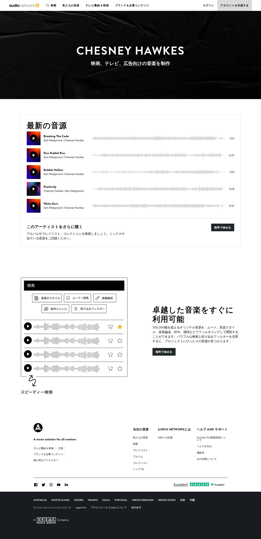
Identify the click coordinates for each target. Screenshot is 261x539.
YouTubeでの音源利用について (211, 439)
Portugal (120, 500)
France (93, 500)
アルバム (138, 456)
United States (167, 500)
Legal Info (81, 507)
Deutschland (60, 500)
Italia (106, 500)
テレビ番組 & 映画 (97, 5)
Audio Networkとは (174, 429)
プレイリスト (140, 450)
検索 (53, 5)
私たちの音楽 (70, 5)
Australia (40, 500)
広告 (60, 448)
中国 (192, 500)
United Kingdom (142, 500)
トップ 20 (138, 469)
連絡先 (200, 452)
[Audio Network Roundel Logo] (38, 427)
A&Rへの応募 (165, 437)
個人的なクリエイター (45, 460)
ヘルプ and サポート (212, 429)
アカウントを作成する (234, 5)
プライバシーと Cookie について (109, 507)
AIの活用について (207, 459)
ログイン (208, 5)
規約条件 (136, 507)
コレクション (140, 462)
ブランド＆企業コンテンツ (132, 5)
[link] (24, 5)
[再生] (33, 138)
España (78, 500)
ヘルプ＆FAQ (204, 446)
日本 (182, 500)
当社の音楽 (141, 429)
